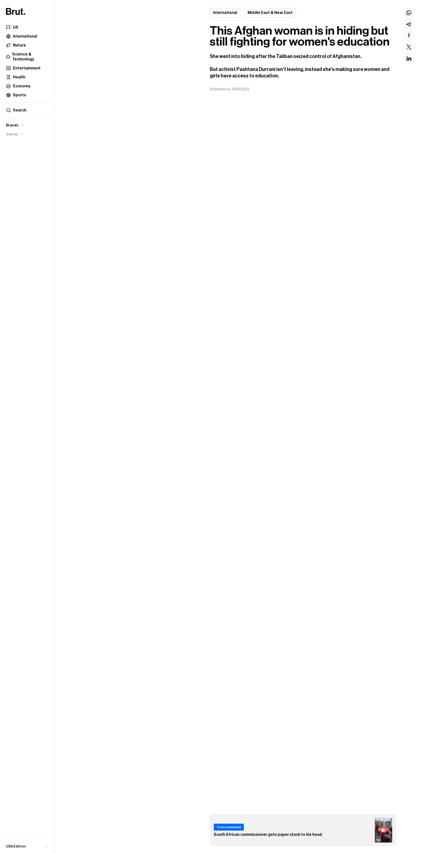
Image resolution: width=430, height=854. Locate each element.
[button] (27, 846)
